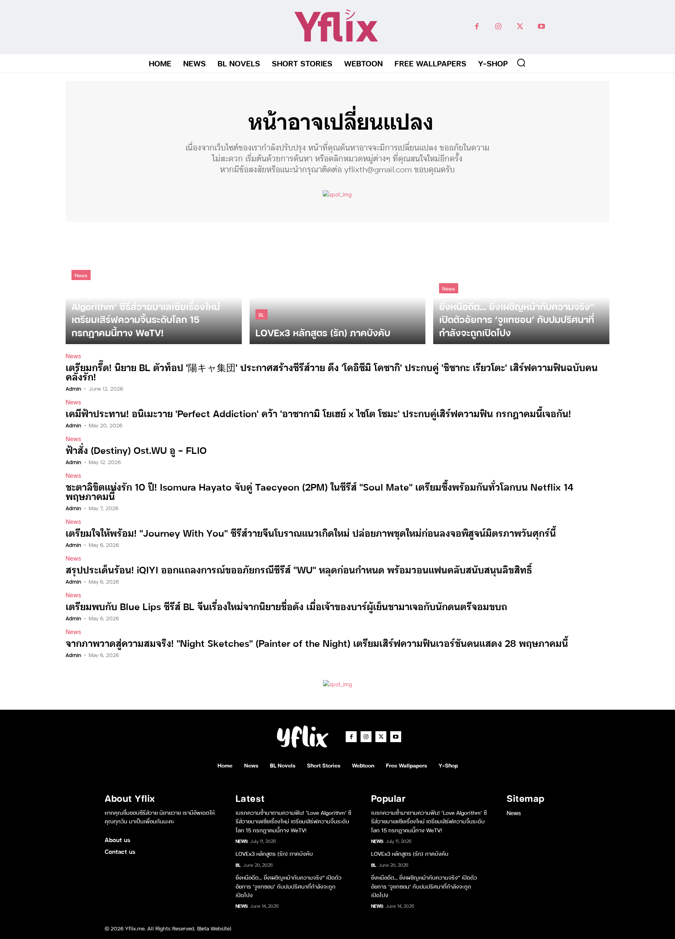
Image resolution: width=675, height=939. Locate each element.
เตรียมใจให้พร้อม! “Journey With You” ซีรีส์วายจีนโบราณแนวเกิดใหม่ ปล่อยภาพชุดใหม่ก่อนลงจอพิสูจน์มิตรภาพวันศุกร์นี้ (311, 532)
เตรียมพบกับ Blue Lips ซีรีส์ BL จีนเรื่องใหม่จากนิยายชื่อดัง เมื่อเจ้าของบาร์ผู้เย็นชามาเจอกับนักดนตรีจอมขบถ (286, 606)
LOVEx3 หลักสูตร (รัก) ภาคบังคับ (274, 853)
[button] (521, 62)
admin (73, 388)
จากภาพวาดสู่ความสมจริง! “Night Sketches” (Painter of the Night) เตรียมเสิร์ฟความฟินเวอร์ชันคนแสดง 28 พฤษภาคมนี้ (317, 643)
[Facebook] (477, 27)
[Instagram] (498, 27)
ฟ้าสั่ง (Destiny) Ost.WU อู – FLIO (136, 450)
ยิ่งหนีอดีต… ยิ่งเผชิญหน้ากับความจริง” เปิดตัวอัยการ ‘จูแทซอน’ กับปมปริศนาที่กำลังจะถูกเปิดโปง (288, 885)
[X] (520, 27)
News (81, 274)
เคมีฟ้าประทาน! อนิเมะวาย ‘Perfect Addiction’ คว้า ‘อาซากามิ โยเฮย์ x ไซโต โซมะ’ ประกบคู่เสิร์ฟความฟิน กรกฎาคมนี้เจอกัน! (318, 413)
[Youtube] (541, 27)
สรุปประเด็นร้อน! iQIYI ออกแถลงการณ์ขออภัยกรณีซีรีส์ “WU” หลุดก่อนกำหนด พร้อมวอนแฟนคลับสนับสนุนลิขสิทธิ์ (299, 569)
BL (261, 314)
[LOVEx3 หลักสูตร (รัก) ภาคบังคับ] (338, 287)
